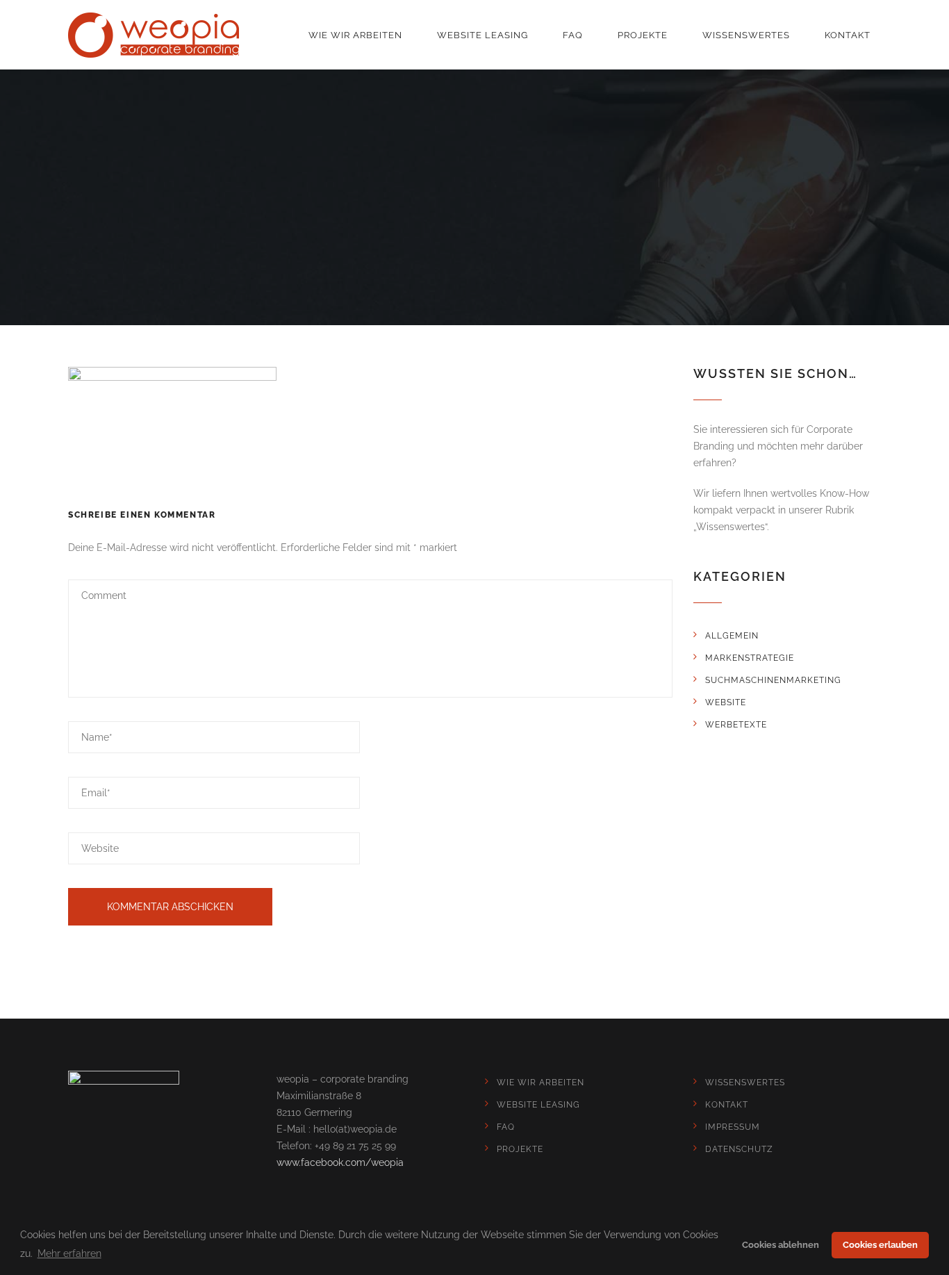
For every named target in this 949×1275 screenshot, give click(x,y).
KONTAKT (847, 35)
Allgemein (732, 636)
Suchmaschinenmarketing (773, 680)
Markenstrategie (749, 658)
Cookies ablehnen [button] (780, 1245)
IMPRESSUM (732, 1127)
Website (725, 702)
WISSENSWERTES (746, 35)
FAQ (573, 35)
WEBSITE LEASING (482, 35)
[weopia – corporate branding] (153, 35)
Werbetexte (736, 725)
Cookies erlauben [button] (880, 1245)
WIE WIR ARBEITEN (355, 35)
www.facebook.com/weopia (340, 1162)
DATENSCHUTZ (739, 1149)
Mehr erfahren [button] (69, 1253)
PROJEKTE (643, 35)
